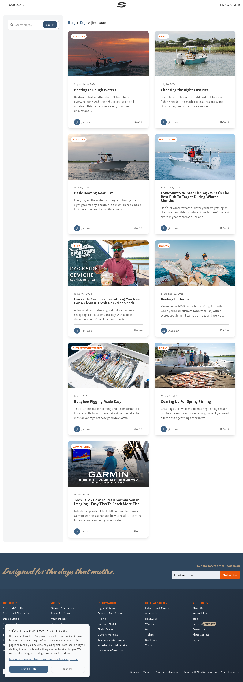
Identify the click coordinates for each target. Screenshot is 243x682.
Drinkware (151, 640)
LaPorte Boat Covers (157, 608)
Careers (197, 624)
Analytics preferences (167, 671)
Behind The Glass (60, 613)
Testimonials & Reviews (111, 640)
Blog (72, 22)
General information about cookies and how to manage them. (43, 659)
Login (196, 640)
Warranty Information (110, 650)
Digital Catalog (106, 608)
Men (147, 629)
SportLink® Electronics (16, 613)
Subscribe (230, 575)
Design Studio (11, 618)
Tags (83, 22)
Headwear (151, 618)
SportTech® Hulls (13, 608)
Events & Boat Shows (110, 613)
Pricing (102, 618)
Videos (146, 671)
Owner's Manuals (108, 634)
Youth (148, 645)
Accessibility (200, 613)
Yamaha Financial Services (113, 645)
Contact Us (199, 629)
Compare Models (107, 624)
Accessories (152, 613)
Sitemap (134, 671)
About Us (198, 608)
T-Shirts (150, 634)
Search (50, 24)
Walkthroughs (58, 618)
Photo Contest (201, 634)
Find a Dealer (105, 629)
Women (149, 624)
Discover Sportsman (62, 608)
